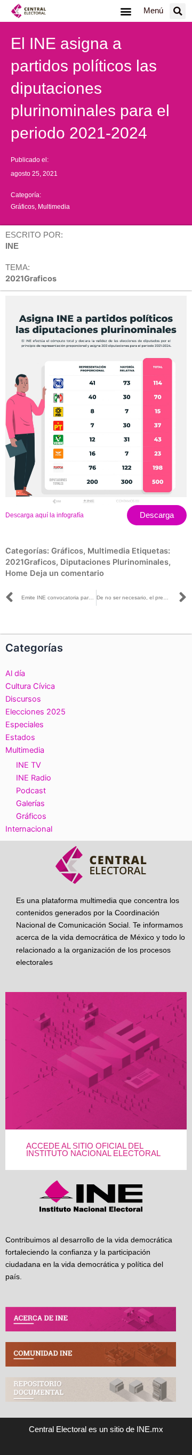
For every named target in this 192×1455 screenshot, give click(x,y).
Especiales (24, 724)
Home (16, 573)
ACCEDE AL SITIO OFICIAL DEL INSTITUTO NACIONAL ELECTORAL (93, 1150)
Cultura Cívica (30, 686)
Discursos (23, 699)
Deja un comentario (67, 573)
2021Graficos (30, 562)
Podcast (31, 790)
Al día (15, 673)
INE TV (28, 765)
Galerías (30, 803)
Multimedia (54, 206)
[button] (125, 11)
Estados (20, 737)
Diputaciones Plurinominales (114, 562)
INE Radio (33, 778)
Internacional (28, 829)
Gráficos (23, 206)
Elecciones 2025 (35, 712)
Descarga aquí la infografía (44, 514)
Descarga (157, 515)
